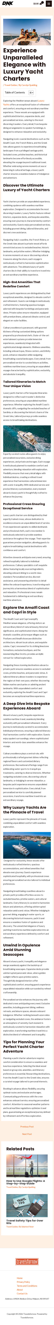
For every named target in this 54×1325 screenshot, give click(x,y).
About (20, 1289)
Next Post (27, 1134)
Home (19, 1278)
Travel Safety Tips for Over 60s (24, 1222)
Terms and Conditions (27, 1286)
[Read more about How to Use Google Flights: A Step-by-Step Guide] (27, 1165)
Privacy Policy (23, 1282)
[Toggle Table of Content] (29, 92)
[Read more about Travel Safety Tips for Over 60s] (27, 1205)
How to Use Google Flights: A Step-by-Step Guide (25, 1182)
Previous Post (27, 1126)
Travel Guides (10, 85)
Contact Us (22, 1293)
